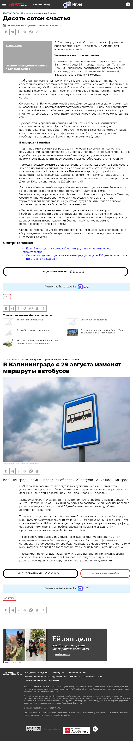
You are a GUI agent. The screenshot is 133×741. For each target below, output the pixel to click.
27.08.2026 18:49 (11, 359)
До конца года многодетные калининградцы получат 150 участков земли (75, 255)
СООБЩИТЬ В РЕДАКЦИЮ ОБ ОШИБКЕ (41, 680)
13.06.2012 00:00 (11, 13)
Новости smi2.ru (14, 662)
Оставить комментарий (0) (105, 573)
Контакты (75, 677)
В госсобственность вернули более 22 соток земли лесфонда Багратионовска (103, 331)
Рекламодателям (93, 677)
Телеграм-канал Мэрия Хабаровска (21, 463)
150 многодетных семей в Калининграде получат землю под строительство (37, 341)
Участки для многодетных (30, 319)
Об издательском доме (36, 673)
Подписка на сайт (77, 673)
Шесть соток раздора (40, 258)
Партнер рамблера (52, 729)
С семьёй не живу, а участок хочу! (34, 330)
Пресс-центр (58, 673)
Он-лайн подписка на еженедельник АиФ (45, 677)
